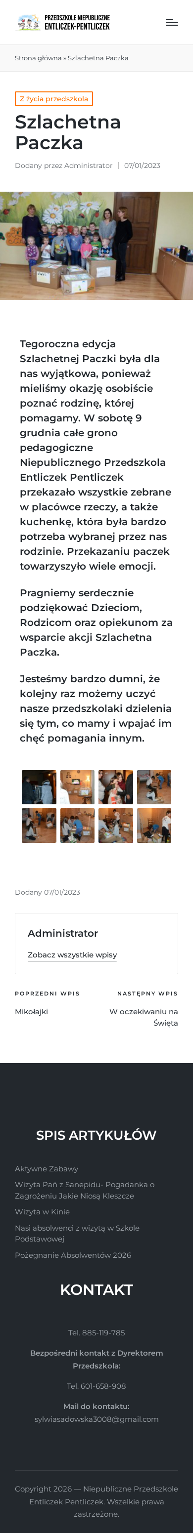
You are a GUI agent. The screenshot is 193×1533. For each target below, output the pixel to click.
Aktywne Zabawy (46, 1168)
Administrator (63, 933)
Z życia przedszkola (54, 98)
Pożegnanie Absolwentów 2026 (73, 1255)
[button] (72, 954)
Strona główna (38, 58)
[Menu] (172, 22)
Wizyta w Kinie (42, 1211)
